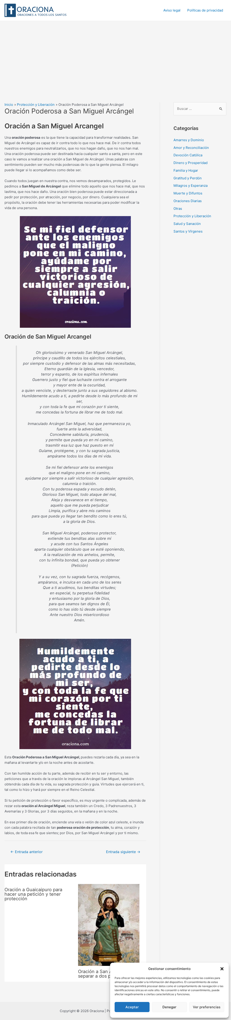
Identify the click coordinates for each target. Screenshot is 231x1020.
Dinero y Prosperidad (190, 163)
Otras (177, 208)
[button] (222, 969)
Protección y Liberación (192, 216)
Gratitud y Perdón (187, 178)
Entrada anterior (26, 852)
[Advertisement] (115, 54)
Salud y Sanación (187, 224)
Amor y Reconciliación (191, 147)
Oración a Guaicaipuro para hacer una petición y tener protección (33, 894)
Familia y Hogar (185, 170)
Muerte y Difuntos (187, 193)
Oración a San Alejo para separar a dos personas (104, 974)
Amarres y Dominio (188, 140)
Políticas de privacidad (205, 10)
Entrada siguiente (123, 852)
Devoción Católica (187, 155)
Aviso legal (171, 10)
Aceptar (132, 1007)
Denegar (169, 1007)
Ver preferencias (206, 1007)
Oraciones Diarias (187, 201)
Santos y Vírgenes (188, 231)
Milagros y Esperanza (190, 185)
